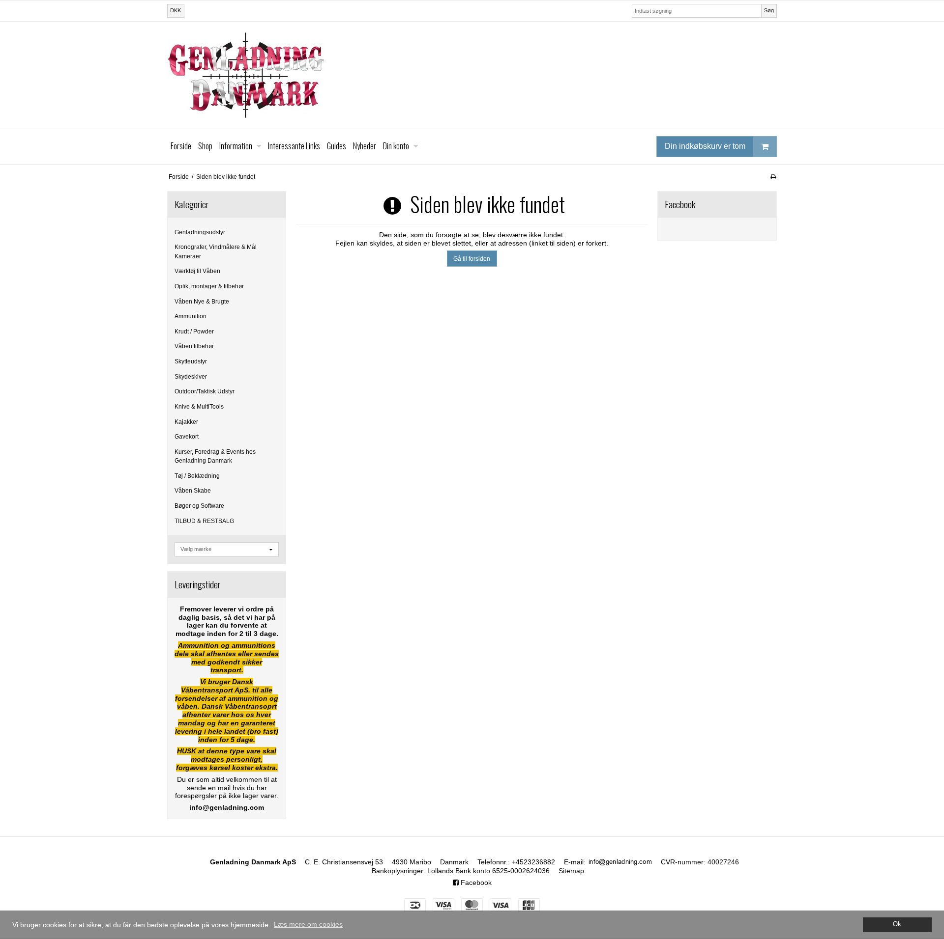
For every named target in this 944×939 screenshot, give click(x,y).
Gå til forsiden (471, 258)
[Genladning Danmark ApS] (472, 75)
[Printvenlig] (773, 176)
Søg (769, 10)
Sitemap (571, 871)
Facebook (475, 882)
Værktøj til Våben (197, 271)
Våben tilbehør (194, 346)
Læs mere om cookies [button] (308, 924)
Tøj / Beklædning (197, 475)
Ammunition (190, 316)
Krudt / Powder (194, 331)
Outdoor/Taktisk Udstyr (205, 391)
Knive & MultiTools (199, 406)
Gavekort (187, 436)
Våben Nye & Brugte (202, 301)
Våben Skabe (193, 490)
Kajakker (186, 421)
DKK (175, 10)
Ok (897, 924)
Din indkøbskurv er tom (705, 146)
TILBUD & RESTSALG (204, 521)
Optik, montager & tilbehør (209, 286)
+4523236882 (533, 862)
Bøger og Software (199, 505)
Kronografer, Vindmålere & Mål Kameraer (216, 251)
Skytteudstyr (191, 361)
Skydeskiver (191, 376)
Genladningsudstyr (200, 232)
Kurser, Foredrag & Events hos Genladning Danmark (215, 456)
